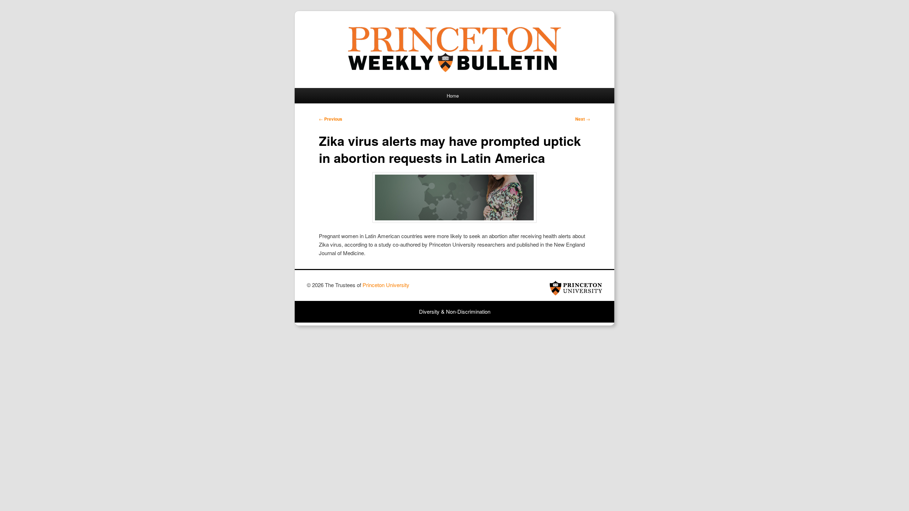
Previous (330, 119)
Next (582, 119)
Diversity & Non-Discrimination (454, 311)
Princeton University (576, 288)
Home (453, 95)
